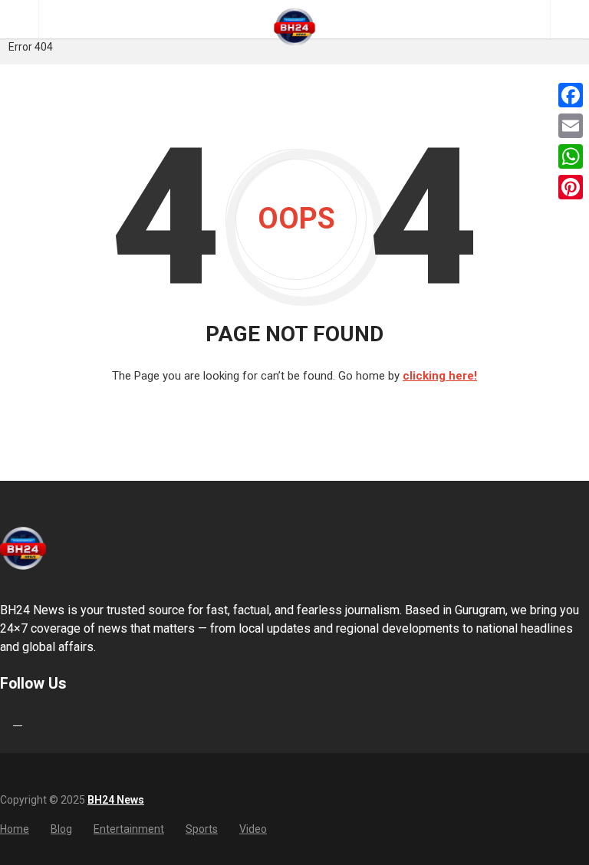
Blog (61, 829)
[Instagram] (33, 720)
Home (14, 829)
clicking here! (440, 376)
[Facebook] (570, 95)
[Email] (570, 125)
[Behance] (18, 720)
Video (253, 829)
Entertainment (129, 829)
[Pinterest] (570, 187)
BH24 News (115, 800)
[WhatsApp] (570, 156)
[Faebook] (2, 720)
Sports (202, 829)
